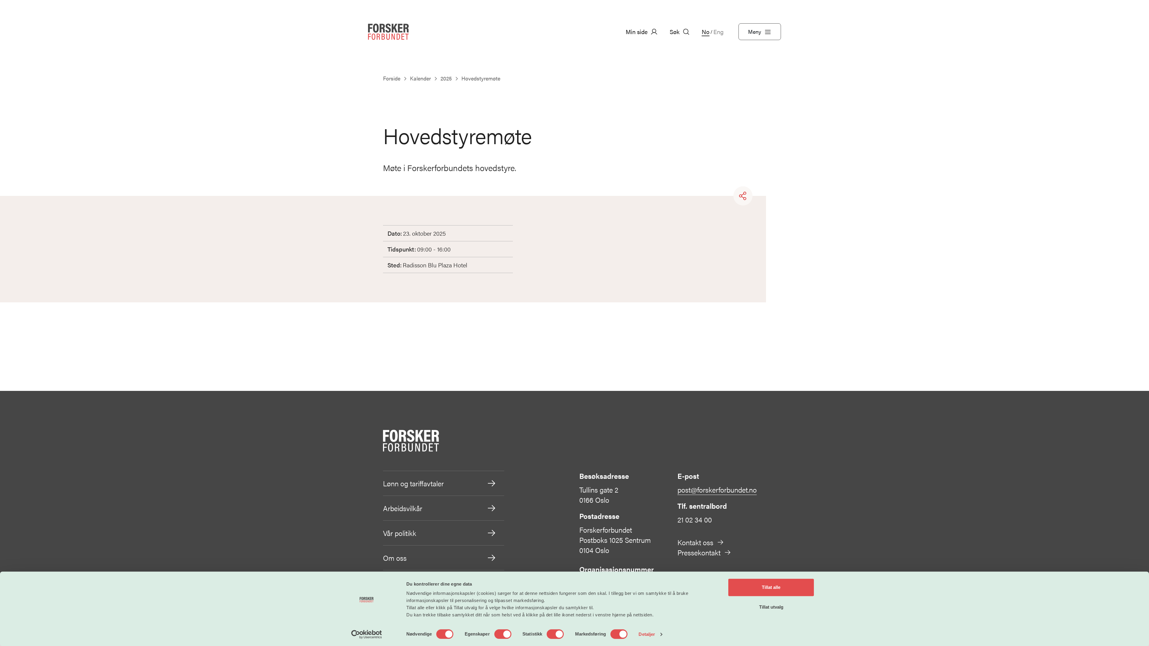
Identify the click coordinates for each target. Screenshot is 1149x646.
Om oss (395, 558)
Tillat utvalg (771, 607)
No (705, 32)
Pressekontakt (699, 552)
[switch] (502, 634)
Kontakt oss (695, 542)
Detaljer (647, 634)
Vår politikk (399, 533)
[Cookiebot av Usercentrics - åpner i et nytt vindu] (367, 634)
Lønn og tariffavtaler (413, 483)
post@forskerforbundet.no (717, 489)
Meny (754, 31)
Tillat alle (771, 587)
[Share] (743, 196)
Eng (718, 32)
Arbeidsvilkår (402, 508)
